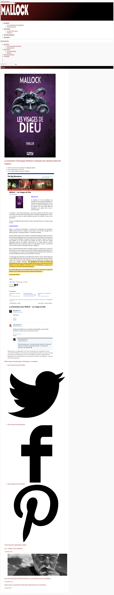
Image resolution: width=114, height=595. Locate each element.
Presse (22, 171)
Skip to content (5, 1)
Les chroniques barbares (14, 46)
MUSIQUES (7, 49)
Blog (17, 171)
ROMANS (6, 44)
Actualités (6, 56)
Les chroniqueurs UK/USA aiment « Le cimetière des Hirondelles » (27, 578)
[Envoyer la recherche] (16, 64)
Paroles (9, 53)
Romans (27, 171)
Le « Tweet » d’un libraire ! (13, 548)
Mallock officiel (31, 168)
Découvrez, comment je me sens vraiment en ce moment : (25, 585)
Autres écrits (10, 48)
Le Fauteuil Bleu (11, 51)
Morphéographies (9, 54)
